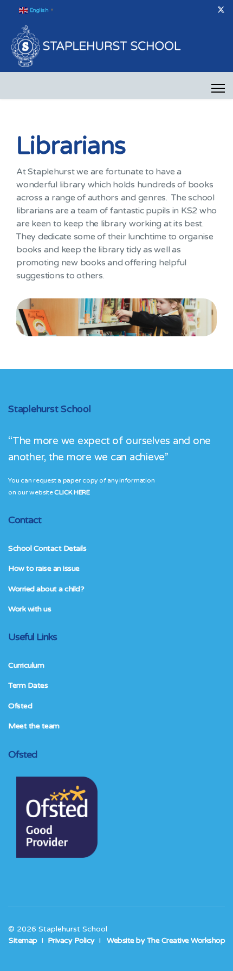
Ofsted (20, 706)
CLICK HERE (71, 492)
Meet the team (34, 726)
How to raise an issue (44, 568)
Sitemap (23, 940)
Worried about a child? (46, 589)
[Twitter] (221, 10)
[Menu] (218, 88)
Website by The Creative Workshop (166, 940)
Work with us (29, 609)
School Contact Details (47, 548)
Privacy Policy (71, 940)
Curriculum (26, 665)
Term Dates (28, 685)
